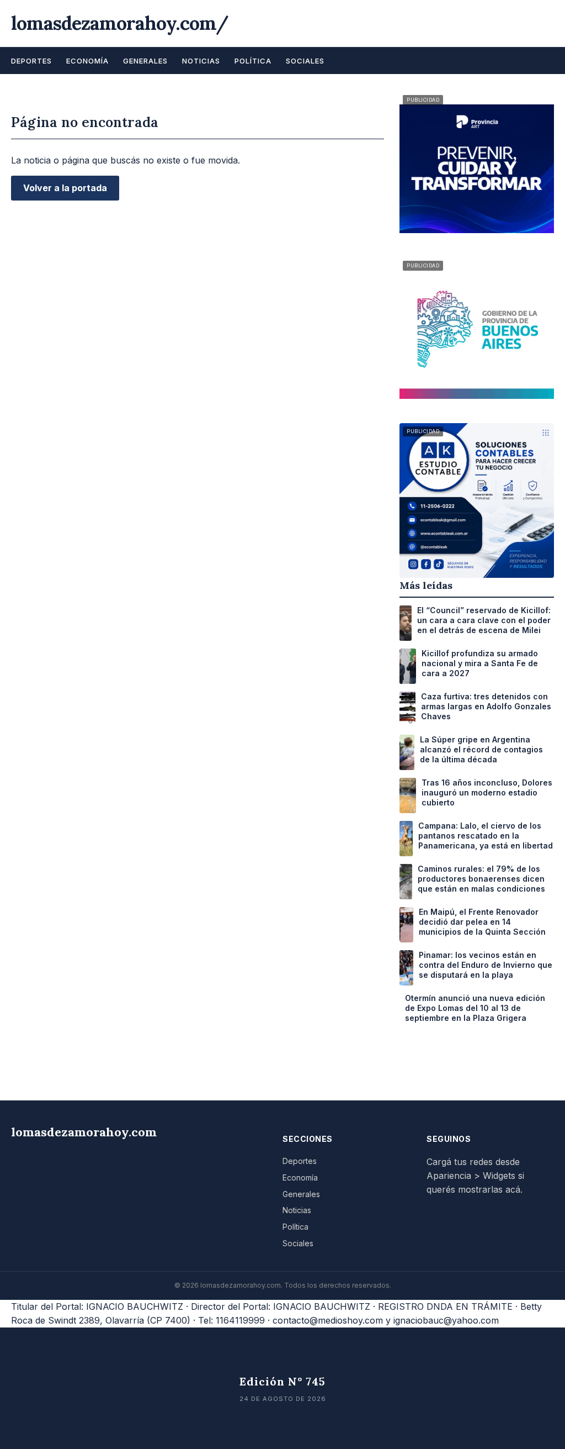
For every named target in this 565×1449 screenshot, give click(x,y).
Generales (145, 60)
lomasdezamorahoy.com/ (119, 23)
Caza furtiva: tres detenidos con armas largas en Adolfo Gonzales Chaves (486, 706)
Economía (87, 60)
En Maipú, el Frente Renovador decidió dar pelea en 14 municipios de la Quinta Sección (482, 921)
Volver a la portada (65, 187)
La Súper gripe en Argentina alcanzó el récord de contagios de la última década (481, 749)
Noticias (201, 60)
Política (252, 60)
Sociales (305, 60)
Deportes (31, 60)
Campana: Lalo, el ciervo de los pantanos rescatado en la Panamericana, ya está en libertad (485, 835)
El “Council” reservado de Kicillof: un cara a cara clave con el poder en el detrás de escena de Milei (484, 620)
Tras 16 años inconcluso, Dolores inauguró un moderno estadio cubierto (487, 792)
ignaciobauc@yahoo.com (446, 1320)
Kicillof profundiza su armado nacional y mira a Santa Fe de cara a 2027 (480, 663)
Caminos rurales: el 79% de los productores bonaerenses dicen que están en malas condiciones (481, 878)
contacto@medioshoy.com (328, 1320)
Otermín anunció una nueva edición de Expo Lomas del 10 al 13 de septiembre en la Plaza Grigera (475, 1008)
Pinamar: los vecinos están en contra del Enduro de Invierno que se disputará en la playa (485, 964)
